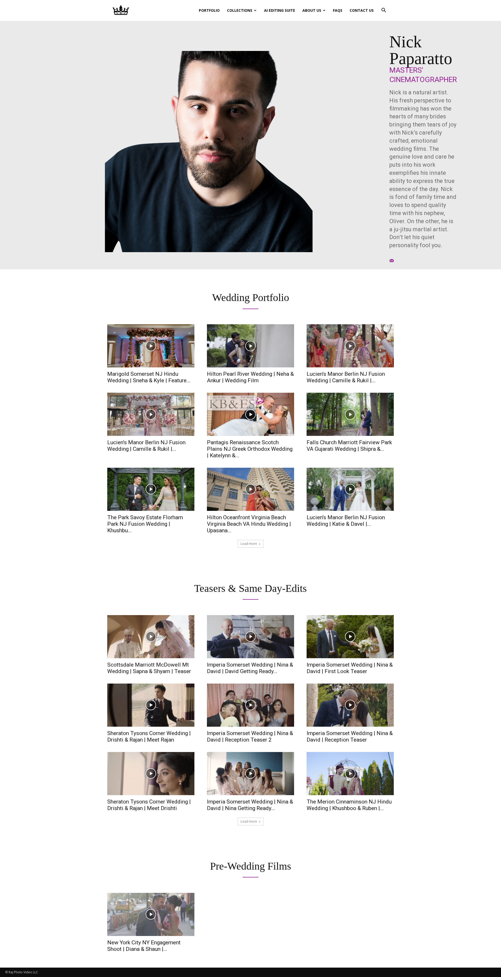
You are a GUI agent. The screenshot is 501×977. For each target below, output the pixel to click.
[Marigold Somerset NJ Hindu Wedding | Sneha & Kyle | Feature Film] (150, 345)
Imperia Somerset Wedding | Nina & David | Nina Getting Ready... (250, 805)
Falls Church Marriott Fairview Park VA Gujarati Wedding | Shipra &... (349, 445)
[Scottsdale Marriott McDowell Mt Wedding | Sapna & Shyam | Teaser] (150, 636)
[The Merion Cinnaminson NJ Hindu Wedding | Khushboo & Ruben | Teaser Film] (350, 773)
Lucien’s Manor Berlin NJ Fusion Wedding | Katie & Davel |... (346, 520)
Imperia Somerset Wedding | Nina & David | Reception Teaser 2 (250, 736)
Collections (239, 10)
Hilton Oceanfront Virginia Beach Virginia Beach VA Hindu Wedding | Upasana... (249, 524)
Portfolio (209, 10)
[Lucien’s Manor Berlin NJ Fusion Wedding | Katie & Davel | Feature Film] (350, 489)
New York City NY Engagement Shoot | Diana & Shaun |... (144, 945)
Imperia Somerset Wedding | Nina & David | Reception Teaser (350, 736)
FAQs (337, 10)
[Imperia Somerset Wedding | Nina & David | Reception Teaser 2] (250, 705)
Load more (249, 543)
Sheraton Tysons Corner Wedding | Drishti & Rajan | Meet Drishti (149, 805)
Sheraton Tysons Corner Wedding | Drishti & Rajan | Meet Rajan (149, 736)
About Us (311, 10)
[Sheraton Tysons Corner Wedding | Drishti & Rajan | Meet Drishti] (150, 773)
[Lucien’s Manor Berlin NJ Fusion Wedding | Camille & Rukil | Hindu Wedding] (150, 414)
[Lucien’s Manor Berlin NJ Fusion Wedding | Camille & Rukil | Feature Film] (350, 345)
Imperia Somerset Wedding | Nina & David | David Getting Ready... (250, 668)
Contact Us (362, 10)
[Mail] (391, 260)
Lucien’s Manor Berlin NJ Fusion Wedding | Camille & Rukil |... (346, 377)
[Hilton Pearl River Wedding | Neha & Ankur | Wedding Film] (250, 345)
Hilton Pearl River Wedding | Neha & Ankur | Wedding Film (250, 377)
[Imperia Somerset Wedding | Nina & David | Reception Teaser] (350, 705)
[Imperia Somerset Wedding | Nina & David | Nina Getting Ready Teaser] (250, 773)
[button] (383, 10)
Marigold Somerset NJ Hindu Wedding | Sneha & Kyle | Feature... (148, 377)
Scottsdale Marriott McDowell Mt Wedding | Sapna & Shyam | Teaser (149, 668)
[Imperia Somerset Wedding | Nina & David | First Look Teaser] (350, 636)
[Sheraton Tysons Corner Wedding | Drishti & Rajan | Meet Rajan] (150, 705)
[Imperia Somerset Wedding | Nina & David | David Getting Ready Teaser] (250, 636)
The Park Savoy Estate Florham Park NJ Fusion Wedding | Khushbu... (145, 524)
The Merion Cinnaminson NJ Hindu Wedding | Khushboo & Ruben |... (349, 805)
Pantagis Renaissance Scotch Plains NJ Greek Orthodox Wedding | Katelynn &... (250, 449)
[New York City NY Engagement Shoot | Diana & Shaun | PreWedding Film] (150, 914)
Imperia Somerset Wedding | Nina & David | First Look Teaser (350, 668)
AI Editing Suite (279, 10)
